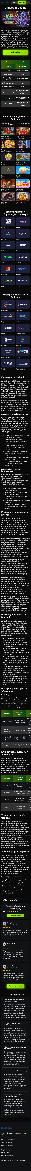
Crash (20, 123)
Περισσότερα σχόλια (15, 986)
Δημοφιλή (4, 123)
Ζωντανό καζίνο (12, 123)
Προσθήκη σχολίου (15, 915)
